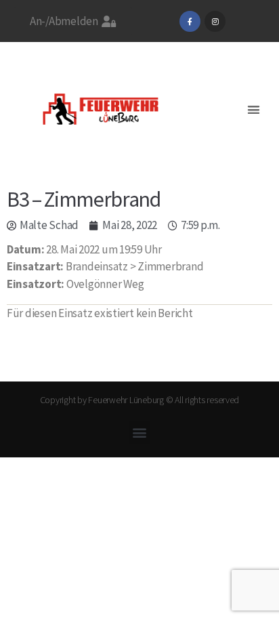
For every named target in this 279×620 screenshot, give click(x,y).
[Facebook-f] (189, 21)
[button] (253, 109)
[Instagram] (215, 21)
